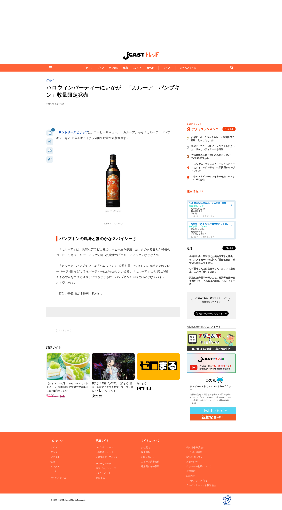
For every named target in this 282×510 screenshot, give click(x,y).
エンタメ (137, 67)
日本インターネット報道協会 (201, 485)
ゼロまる (100, 477)
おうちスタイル (188, 67)
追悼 (190, 248)
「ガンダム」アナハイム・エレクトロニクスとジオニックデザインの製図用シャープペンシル (213, 167)
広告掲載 (191, 471)
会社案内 (145, 447)
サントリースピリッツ (73, 132)
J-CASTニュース (104, 447)
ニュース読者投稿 (150, 461)
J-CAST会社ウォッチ (107, 456)
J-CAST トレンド (141, 55)
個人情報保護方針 (195, 447)
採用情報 (145, 452)
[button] (50, 68)
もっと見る (229, 129)
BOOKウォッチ (103, 463)
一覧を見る (229, 248)
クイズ (167, 67)
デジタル (113, 67)
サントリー (63, 330)
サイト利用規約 (194, 452)
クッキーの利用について (199, 466)
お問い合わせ (148, 456)
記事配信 (191, 475)
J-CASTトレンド (104, 452)
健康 (125, 67)
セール (150, 67)
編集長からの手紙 (150, 466)
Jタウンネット (103, 473)
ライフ (89, 67)
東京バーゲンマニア (106, 468)
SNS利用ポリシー (195, 456)
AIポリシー (192, 461)
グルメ (100, 67)
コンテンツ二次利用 (196, 480)
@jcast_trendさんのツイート (204, 326)
